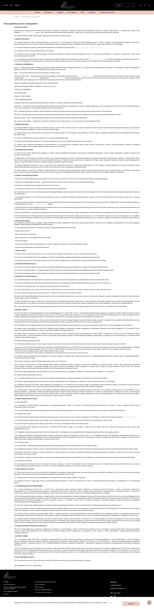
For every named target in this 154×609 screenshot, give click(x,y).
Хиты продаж (48, 12)
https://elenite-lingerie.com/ (27, 32)
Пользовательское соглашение (43, 592)
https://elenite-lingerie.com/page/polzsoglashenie (89, 47)
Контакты (6, 594)
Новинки (37, 12)
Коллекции (60, 12)
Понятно (131, 603)
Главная (16, 16)
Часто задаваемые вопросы (11, 591)
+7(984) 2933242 (115, 585)
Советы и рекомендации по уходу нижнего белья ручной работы (15, 588)
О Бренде (6, 581)
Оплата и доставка (40, 584)
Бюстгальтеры (72, 12)
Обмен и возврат (39, 587)
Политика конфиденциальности (43, 589)
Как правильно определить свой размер (45, 581)
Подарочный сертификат (107, 12)
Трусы (82, 12)
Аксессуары (92, 12)
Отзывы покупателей (9, 584)
